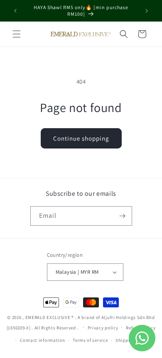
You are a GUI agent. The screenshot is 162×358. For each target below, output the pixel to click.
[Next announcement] (146, 11)
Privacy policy (103, 328)
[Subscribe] (122, 216)
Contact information (42, 340)
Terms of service (90, 340)
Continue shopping (81, 138)
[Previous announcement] (15, 11)
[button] (16, 34)
